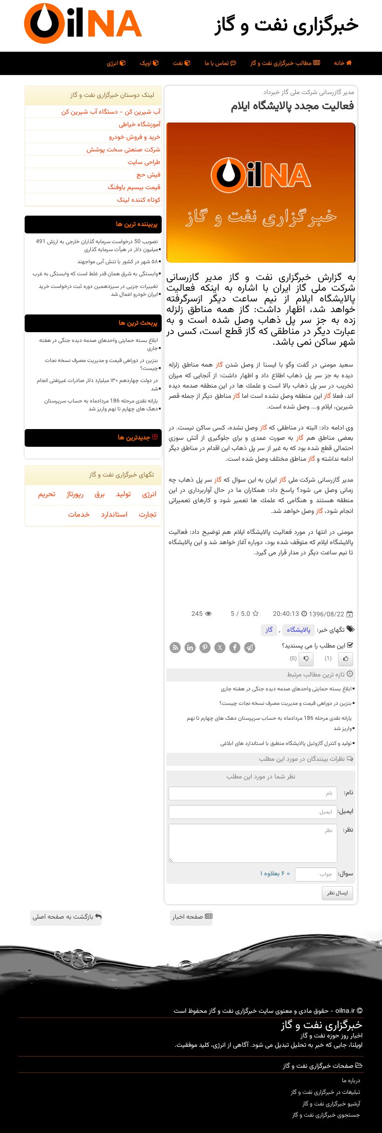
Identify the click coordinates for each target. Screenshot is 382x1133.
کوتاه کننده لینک (138, 200)
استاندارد (114, 515)
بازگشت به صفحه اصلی (64, 917)
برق (100, 494)
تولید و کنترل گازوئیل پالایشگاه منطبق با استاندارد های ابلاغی (286, 743)
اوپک (146, 63)
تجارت (148, 515)
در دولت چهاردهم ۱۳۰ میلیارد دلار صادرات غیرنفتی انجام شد (97, 384)
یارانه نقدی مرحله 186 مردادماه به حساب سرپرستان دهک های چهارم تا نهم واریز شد (269, 723)
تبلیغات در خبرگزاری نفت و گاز (325, 1092)
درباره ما (351, 1080)
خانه (340, 63)
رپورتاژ (75, 494)
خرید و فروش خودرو (134, 137)
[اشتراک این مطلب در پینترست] (204, 648)
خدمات (79, 515)
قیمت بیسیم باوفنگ (134, 188)
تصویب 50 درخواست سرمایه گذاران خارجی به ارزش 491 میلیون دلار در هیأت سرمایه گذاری (97, 246)
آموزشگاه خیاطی (139, 125)
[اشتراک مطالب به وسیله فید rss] (175, 648)
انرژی (113, 63)
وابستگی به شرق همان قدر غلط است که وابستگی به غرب (95, 274)
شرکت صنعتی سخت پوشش (123, 150)
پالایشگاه (298, 630)
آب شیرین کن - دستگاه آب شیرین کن (110, 112)
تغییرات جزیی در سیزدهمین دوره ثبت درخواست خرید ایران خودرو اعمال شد (98, 290)
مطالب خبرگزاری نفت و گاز (281, 63)
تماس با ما (217, 63)
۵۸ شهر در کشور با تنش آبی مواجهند (117, 262)
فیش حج (148, 175)
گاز (219, 365)
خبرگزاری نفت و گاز (287, 25)
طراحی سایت (144, 162)
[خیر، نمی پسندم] (306, 659)
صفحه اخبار (188, 917)
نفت (178, 63)
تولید (123, 494)
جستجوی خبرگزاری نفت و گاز (326, 1115)
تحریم (46, 494)
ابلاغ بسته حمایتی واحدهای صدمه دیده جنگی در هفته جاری (286, 689)
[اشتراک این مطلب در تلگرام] (249, 648)
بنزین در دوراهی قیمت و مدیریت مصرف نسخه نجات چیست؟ (285, 703)
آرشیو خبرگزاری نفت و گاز (331, 1104)
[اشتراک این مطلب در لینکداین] (190, 648)
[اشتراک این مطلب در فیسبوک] (234, 648)
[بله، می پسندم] (345, 659)
